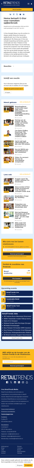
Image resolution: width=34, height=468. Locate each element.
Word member (17, 9)
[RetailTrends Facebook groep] (7, 382)
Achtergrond (4, 446)
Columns (20, 448)
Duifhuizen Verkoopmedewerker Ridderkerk (18, 332)
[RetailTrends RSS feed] (18, 382)
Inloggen (7, 92)
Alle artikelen (24, 102)
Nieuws (19, 446)
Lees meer (27, 462)
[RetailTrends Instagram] (22, 382)
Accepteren (28, 465)
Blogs (2, 448)
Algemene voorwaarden (8, 411)
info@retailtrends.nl (13, 434)
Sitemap (19, 453)
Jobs (2, 450)
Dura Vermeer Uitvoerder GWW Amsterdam (18, 328)
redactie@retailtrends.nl (13, 436)
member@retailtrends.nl (16, 438)
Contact (3, 451)
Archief (3, 453)
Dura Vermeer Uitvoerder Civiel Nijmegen (17, 330)
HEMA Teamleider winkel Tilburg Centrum (18, 318)
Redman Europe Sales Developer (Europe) (17, 323)
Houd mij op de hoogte (16, 254)
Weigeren (20, 465)
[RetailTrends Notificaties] (26, 382)
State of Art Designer (11, 321)
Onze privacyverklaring (8, 409)
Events (19, 450)
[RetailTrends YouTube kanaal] (15, 382)
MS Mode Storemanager (11, 325)
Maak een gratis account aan (13, 89)
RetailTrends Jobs (17, 338)
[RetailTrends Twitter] (11, 383)
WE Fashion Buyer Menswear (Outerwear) (17, 316)
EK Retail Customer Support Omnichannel (17, 335)
